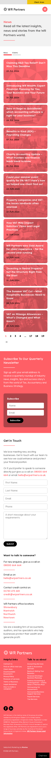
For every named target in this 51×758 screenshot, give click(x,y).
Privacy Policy (9, 676)
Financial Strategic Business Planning (34, 677)
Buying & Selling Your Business (35, 672)
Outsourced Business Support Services (35, 693)
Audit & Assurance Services (34, 668)
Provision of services (12, 679)
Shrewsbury (10, 607)
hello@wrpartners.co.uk (17, 578)
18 (36, 336)
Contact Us (8, 664)
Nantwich (9, 610)
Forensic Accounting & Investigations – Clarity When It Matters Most (36, 683)
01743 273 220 (12, 590)
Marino (25, 747)
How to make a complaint (10, 688)
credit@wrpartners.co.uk (18, 594)
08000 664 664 (12, 565)
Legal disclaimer (10, 684)
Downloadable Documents (9, 673)
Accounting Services (35, 664)
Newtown (9, 617)
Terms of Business (11, 682)
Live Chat (42, 755)
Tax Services (32, 699)
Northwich (9, 614)
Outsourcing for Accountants (33, 688)
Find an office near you (13, 667)
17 (30, 336)
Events (15, 53)
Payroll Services (33, 697)
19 (43, 336)
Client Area (39, 2)
